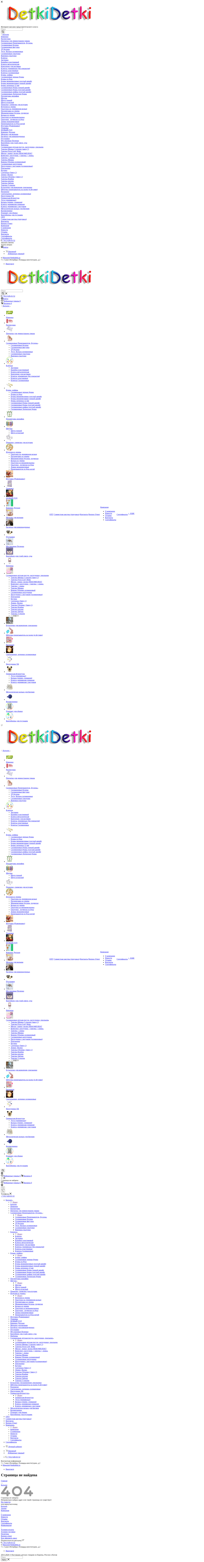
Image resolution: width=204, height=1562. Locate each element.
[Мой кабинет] (2, 1174)
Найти (4, 1560)
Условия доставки (8, 1532)
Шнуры (18, 1285)
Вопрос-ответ (6, 1536)
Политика (5, 1534)
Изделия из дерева (22, 1298)
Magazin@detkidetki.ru (11, 258)
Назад (15, 1202)
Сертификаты (6, 1523)
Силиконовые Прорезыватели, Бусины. (31, 1217)
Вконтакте (10, 264)
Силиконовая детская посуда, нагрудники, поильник (36, 1342)
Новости (4, 1517)
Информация (6, 1525)
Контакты (5, 1521)
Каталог (13, 1204)
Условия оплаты (7, 1530)
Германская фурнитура (24, 1398)
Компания (14, 1429)
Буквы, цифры (21, 1257)
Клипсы (18, 1236)
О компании (6, 1515)
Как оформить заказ (9, 1538)
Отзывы (4, 1519)
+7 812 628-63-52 (8, 240)
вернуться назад (10, 1504)
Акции (3, 1508)
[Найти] (3, 31)
